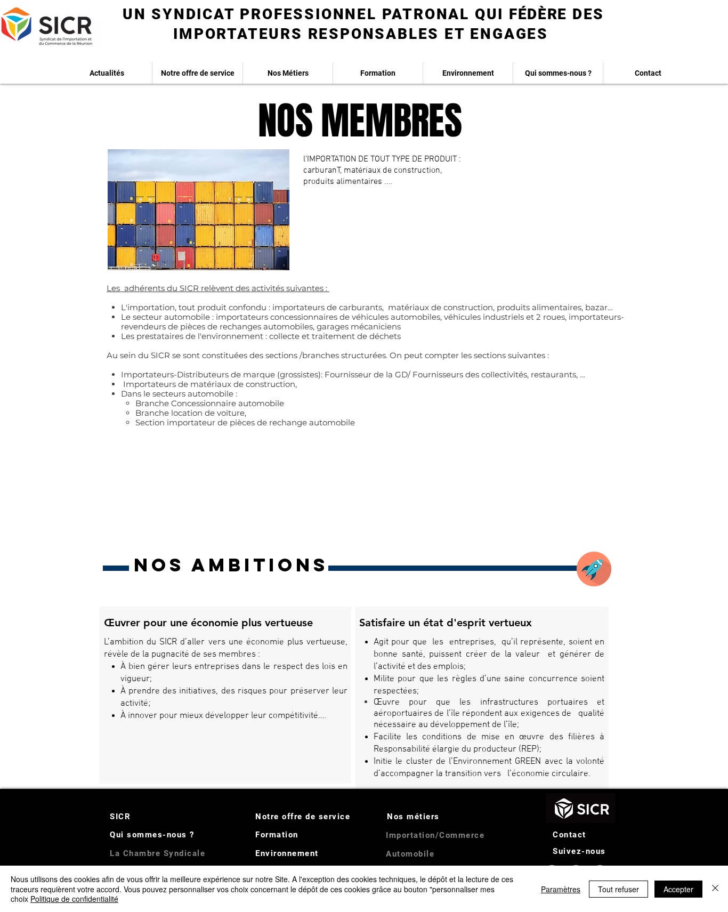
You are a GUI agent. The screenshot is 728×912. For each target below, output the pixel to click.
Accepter (678, 889)
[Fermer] (715, 888)
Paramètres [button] (560, 889)
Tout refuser (618, 889)
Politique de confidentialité (74, 898)
